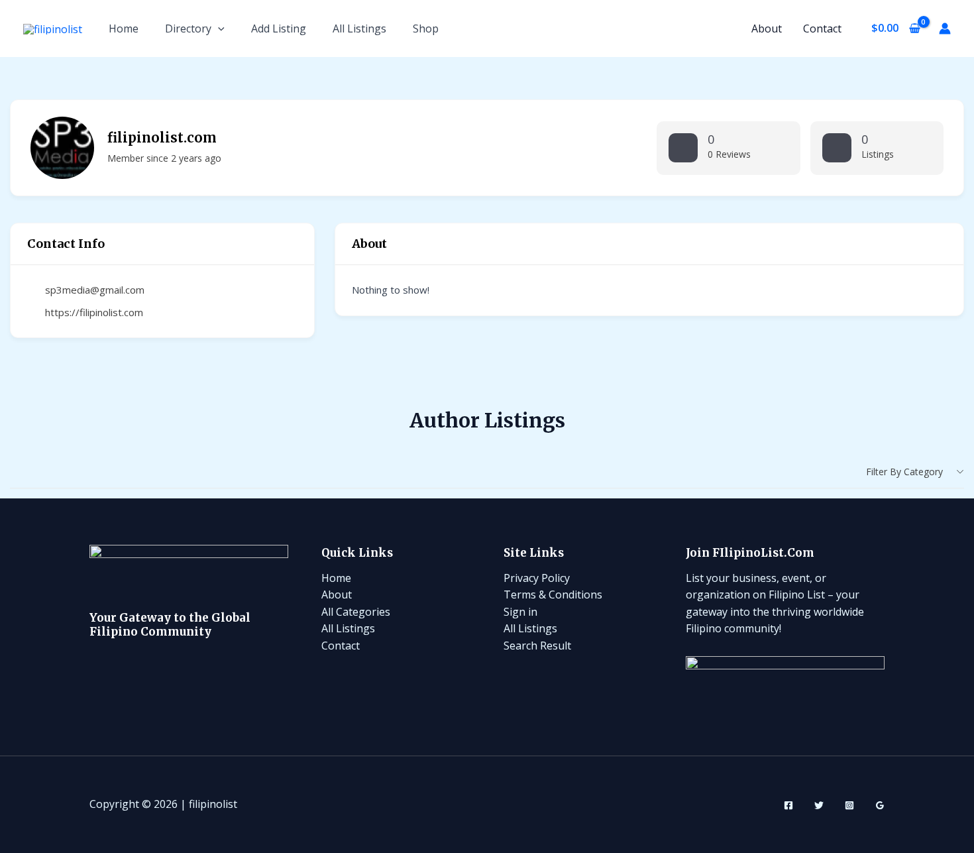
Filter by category (904, 471)
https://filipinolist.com (94, 312)
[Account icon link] (945, 28)
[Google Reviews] (880, 805)
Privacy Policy (537, 578)
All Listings (359, 28)
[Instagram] (849, 805)
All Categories (355, 611)
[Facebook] (788, 805)
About (766, 28)
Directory (188, 28)
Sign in (520, 611)
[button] (218, 28)
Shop (426, 28)
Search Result (537, 645)
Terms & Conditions (553, 594)
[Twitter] (819, 805)
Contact (822, 28)
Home (123, 28)
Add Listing (278, 28)
